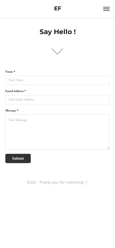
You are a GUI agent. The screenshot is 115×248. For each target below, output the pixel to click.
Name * (10, 71)
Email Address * (15, 91)
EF (57, 8)
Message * (11, 110)
